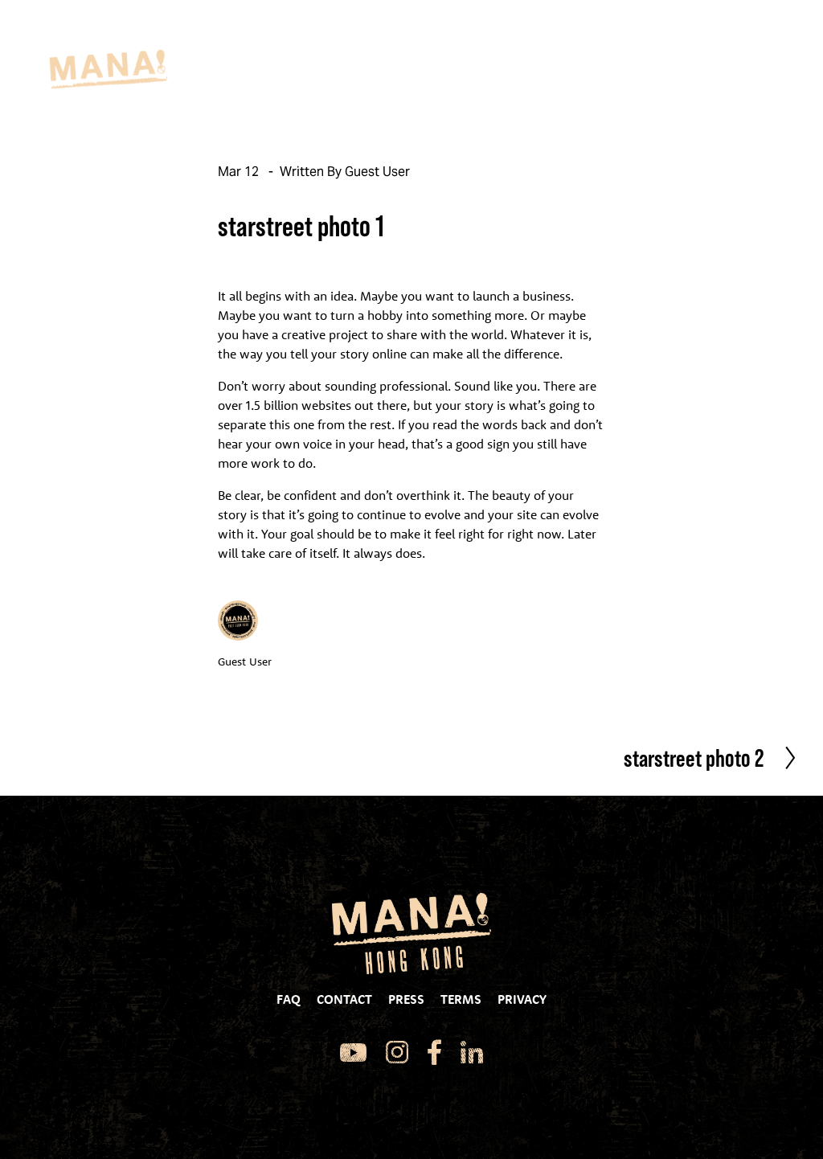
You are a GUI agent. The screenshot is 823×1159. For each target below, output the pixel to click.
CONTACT (351, 999)
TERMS (467, 999)
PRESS (412, 999)
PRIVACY (522, 999)
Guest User (377, 171)
